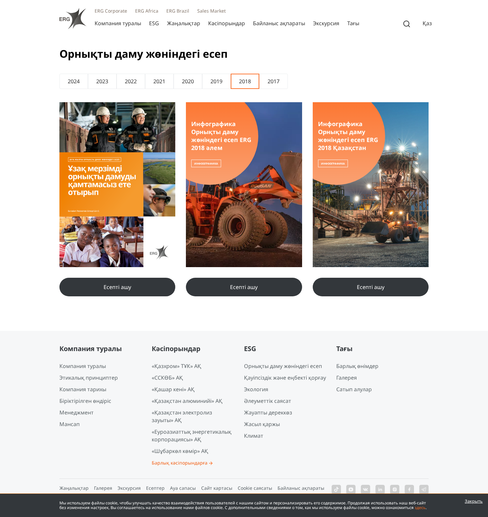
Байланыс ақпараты (279, 23)
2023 (102, 81)
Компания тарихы (82, 389)
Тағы (353, 23)
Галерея (346, 377)
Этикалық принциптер (88, 377)
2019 (216, 81)
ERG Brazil (177, 11)
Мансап (69, 424)
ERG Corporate (111, 11)
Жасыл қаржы (262, 424)
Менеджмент (76, 412)
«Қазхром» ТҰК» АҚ (176, 366)
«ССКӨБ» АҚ (167, 377)
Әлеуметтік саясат (267, 401)
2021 (159, 81)
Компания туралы (118, 23)
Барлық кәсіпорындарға (179, 463)
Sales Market (211, 11)
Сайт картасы (216, 488)
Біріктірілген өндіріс (85, 401)
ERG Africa (146, 11)
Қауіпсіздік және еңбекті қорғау (285, 377)
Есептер (155, 488)
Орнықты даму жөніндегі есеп (283, 366)
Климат (253, 435)
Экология (256, 389)
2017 (274, 81)
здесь (420, 507)
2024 (74, 81)
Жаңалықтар (183, 23)
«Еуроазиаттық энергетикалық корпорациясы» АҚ (191, 435)
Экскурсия (326, 23)
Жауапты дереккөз (268, 412)
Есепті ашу (117, 287)
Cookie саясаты (255, 488)
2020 (188, 81)
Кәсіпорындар (226, 23)
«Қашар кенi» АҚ (173, 389)
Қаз (427, 23)
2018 (245, 81)
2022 (131, 81)
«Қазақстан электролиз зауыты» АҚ (182, 416)
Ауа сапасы (183, 488)
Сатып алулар (354, 389)
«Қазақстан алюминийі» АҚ (187, 401)
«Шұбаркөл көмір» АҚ (180, 451)
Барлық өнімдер (357, 366)
